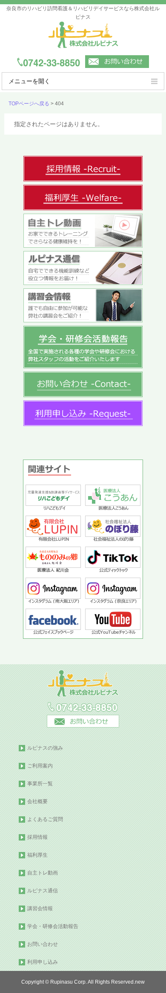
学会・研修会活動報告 (52, 926)
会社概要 (37, 801)
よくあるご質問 (45, 819)
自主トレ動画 (42, 873)
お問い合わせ (42, 944)
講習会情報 (40, 908)
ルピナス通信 (42, 891)
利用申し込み (42, 962)
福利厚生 (37, 855)
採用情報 (37, 837)
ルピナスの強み (45, 748)
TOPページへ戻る (29, 104)
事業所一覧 (40, 784)
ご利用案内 (40, 766)
